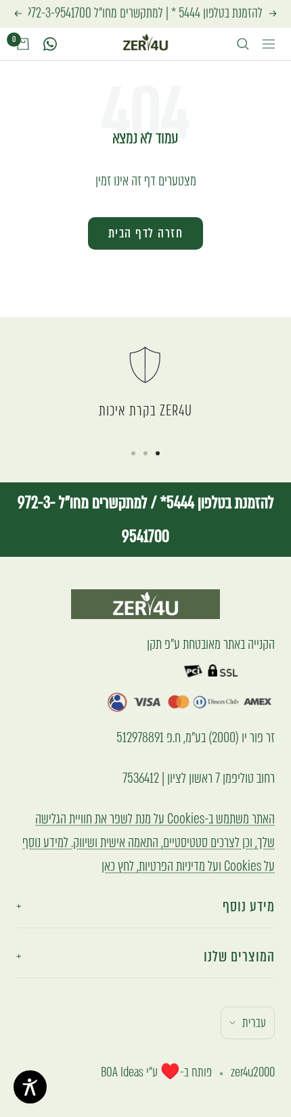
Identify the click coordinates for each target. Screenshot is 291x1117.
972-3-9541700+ (56, 13)
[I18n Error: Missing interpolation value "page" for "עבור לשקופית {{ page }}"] (158, 453)
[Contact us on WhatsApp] (50, 44)
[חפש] (243, 44)
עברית (254, 1022)
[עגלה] (23, 44)
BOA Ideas (122, 1072)
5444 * (185, 13)
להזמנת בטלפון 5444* (215, 502)
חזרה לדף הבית (145, 233)
